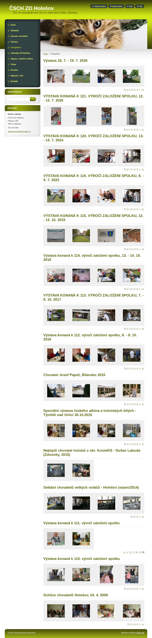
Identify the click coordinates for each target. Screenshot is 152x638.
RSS (130, 6)
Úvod (45, 54)
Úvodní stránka (100, 6)
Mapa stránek (117, 6)
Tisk (140, 6)
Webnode (140, 633)
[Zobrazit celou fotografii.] (56, 76)
